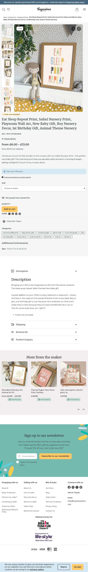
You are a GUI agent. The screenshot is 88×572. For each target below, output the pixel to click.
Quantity (6, 204)
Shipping (21, 324)
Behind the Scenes (31, 511)
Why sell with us (30, 497)
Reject (64, 567)
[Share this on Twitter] (9, 213)
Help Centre (50, 497)
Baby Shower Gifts (28, 233)
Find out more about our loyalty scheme (17, 177)
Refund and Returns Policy (10, 511)
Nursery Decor (21, 237)
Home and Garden (71, 233)
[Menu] (83, 9)
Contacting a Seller (9, 502)
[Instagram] (73, 487)
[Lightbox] (79, 108)
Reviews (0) (22, 332)
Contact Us (50, 511)
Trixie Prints (10, 139)
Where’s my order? (9, 497)
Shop (5, 17)
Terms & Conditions (53, 502)
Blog (48, 493)
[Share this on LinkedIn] (16, 213)
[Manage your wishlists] (8, 9)
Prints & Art (12, 17)
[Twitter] (77, 487)
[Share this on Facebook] (13, 213)
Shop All (57, 237)
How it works (29, 493)
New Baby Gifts (8, 237)
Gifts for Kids (57, 233)
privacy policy (37, 569)
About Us (27, 488)
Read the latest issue (75, 2)
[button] (79, 29)
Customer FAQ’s (8, 506)
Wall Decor (67, 237)
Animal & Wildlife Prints (10, 233)
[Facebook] (69, 487)
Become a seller (30, 502)
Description (22, 271)
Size (3, 183)
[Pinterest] (80, 487)
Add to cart (9, 209)
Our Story (49, 488)
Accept (77, 567)
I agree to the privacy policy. (28, 463)
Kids (82, 233)
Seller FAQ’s (28, 506)
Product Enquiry (24, 339)
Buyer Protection (9, 493)
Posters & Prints (22, 17)
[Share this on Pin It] (20, 213)
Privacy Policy (51, 506)
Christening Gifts (43, 233)
